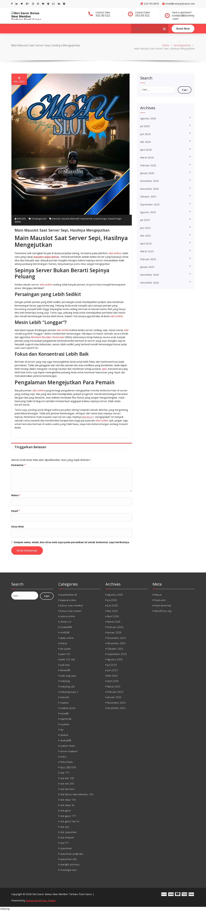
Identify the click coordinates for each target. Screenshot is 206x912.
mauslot (56, 218)
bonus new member (71, 605)
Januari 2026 (147, 173)
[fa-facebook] (12, 3)
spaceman (66, 848)
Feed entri (160, 600)
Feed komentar (163, 605)
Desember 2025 (149, 180)
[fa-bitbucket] (48, 3)
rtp (62, 729)
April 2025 (146, 243)
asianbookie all (68, 594)
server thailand (68, 751)
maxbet (64, 702)
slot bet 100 (67, 778)
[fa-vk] (59, 3)
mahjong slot (67, 686)
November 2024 (149, 274)
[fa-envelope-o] (53, 3)
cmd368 (64, 632)
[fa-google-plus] (27, 3)
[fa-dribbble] (38, 3)
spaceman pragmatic (72, 853)
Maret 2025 (147, 251)
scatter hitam (67, 745)
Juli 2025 (145, 220)
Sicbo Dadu (66, 761)
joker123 (65, 654)
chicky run (65, 621)
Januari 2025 (147, 266)
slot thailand (67, 837)
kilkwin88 (65, 670)
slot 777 (65, 772)
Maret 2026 (147, 157)
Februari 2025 (148, 259)
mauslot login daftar (46, 256)
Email (15, 510)
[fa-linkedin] (17, 3)
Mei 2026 (145, 141)
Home (165, 45)
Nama (15, 495)
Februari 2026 (148, 165)
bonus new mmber (71, 611)
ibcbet (63, 643)
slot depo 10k (68, 799)
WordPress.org (162, 611)
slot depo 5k (67, 805)
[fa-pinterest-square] (64, 3)
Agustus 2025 (148, 212)
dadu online (67, 637)
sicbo (63, 756)
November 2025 (149, 188)
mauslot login (100, 218)
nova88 (64, 713)
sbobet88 (65, 740)
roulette (64, 724)
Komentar (18, 465)
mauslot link (86, 218)
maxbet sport (67, 708)
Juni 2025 (145, 227)
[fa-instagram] (33, 3)
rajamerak (65, 718)
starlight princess (70, 864)
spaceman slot (68, 859)
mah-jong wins (68, 675)
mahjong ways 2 (69, 691)
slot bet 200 (67, 783)
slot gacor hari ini (69, 821)
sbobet (64, 735)
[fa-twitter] (22, 3)
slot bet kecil (67, 789)
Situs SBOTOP (68, 767)
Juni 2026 (145, 134)
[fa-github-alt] (43, 3)
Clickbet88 (66, 627)
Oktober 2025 (148, 196)
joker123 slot (67, 659)
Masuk (158, 594)
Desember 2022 (149, 282)
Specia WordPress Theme (41, 900)
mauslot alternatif (70, 218)
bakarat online (68, 600)
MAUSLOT (88, 416)
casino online (67, 616)
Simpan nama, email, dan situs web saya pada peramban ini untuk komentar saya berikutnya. (72, 542)
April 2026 (146, 149)
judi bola (65, 664)
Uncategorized (181, 45)
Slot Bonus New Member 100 (76, 794)
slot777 (64, 843)
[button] (164, 28)
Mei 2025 (145, 235)
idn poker (65, 648)
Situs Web (17, 526)
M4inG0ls (21, 218)
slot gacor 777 (68, 816)
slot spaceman (68, 832)
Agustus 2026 (148, 118)
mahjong (65, 681)
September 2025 (150, 204)
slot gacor (65, 810)
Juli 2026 (145, 126)
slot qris (64, 826)
